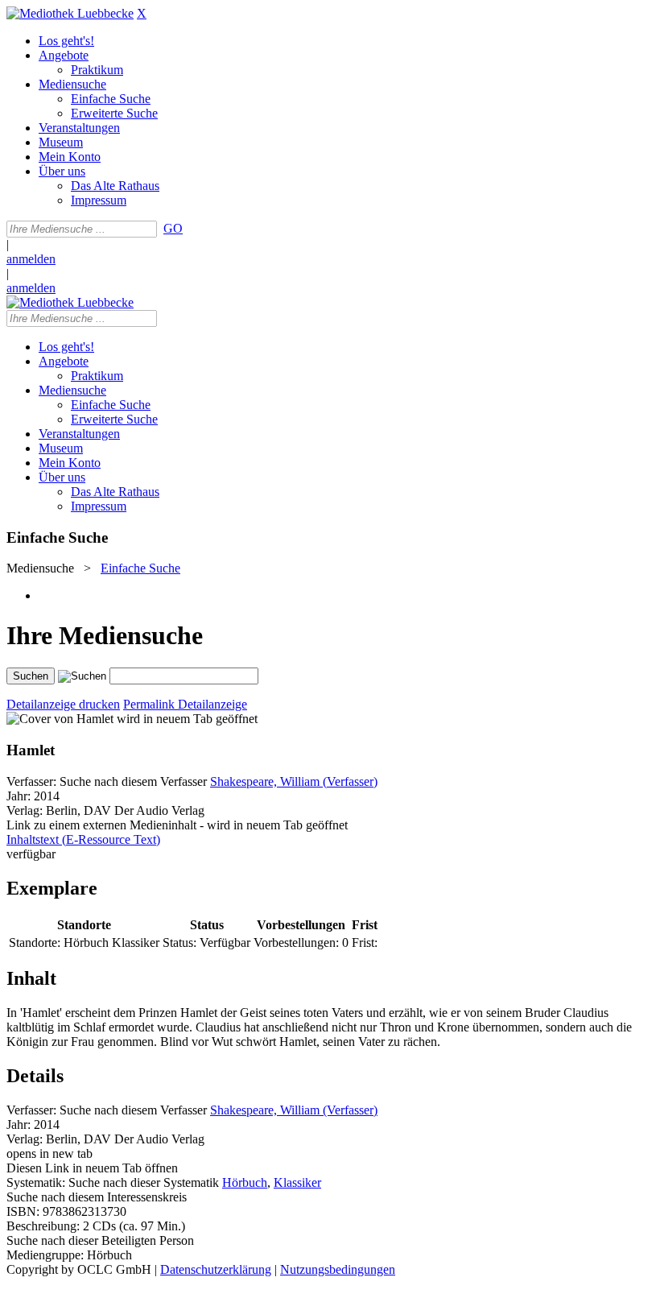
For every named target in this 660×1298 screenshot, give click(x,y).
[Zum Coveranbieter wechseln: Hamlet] (59, 718)
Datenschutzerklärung (215, 1269)
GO (173, 228)
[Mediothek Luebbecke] (70, 13)
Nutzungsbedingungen (337, 1269)
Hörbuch (244, 1182)
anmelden (31, 259)
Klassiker (297, 1182)
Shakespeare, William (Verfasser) (293, 781)
